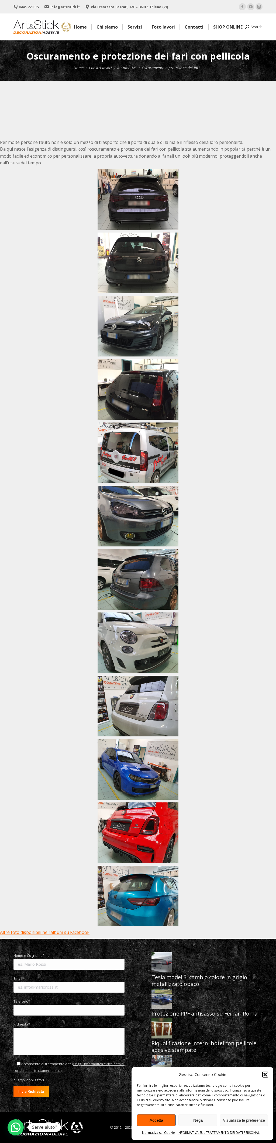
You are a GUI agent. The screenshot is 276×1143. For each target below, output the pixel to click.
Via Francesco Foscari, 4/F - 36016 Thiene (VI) (129, 6)
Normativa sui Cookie (158, 1132)
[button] (265, 1074)
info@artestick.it (65, 6)
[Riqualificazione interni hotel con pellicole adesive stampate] (161, 1029)
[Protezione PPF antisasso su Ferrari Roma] (161, 999)
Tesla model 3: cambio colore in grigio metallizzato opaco (199, 980)
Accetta (156, 1120)
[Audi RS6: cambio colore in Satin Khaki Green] (161, 1065)
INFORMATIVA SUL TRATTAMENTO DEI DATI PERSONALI (219, 1132)
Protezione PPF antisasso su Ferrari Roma (204, 1013)
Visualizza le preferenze (244, 1120)
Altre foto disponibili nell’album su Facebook (44, 932)
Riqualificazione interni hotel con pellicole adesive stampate (203, 1046)
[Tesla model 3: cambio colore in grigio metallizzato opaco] (161, 963)
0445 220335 (29, 6)
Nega (198, 1120)
